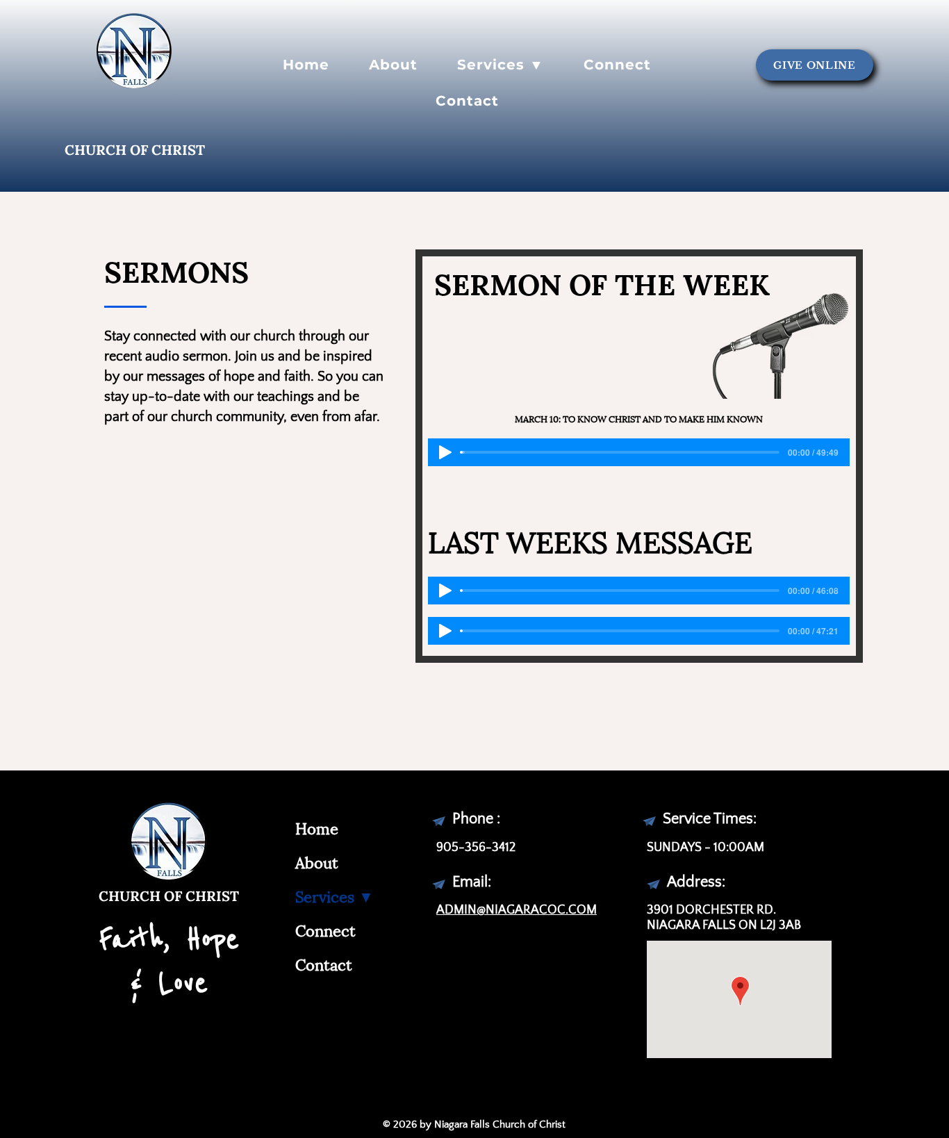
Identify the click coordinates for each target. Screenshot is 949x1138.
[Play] (445, 452)
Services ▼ (334, 895)
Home (316, 827)
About (316, 861)
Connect (325, 929)
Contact (323, 963)
